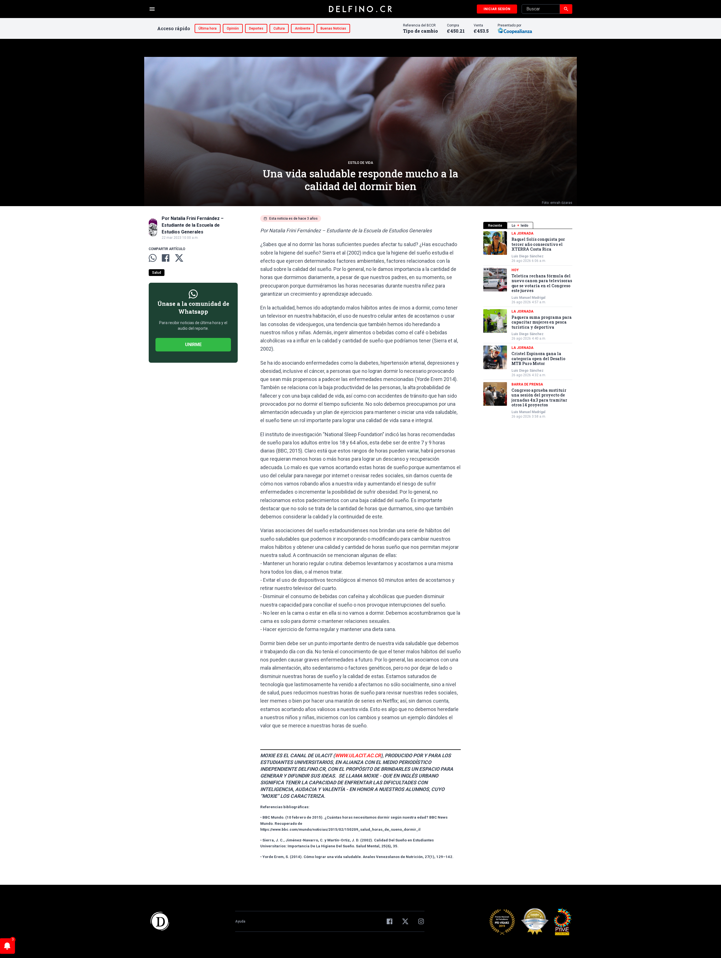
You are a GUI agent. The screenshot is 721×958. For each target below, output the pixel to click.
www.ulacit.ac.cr (358, 755)
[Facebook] (389, 921)
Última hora (208, 28)
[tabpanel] (527, 325)
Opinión (233, 28)
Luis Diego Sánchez (527, 256)
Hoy (515, 270)
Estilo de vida (360, 163)
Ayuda (240, 921)
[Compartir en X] (179, 257)
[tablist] (527, 225)
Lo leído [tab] (520, 226)
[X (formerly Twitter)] (405, 921)
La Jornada (522, 233)
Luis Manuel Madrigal (528, 298)
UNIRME (193, 344)
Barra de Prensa (527, 384)
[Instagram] (421, 921)
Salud (156, 273)
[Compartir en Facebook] (165, 257)
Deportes (256, 28)
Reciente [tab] (495, 226)
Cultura (279, 28)
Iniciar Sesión (497, 9)
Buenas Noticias (333, 28)
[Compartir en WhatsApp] (153, 258)
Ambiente (302, 28)
